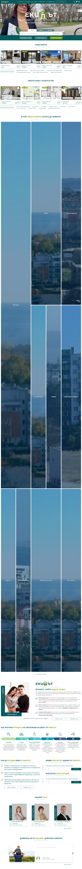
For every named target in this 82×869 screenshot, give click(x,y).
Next (78, 815)
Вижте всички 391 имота (7, 71)
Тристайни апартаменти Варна (23, 72)
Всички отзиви (67, 864)
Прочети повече (11, 787)
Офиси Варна (72, 106)
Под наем (35, 1)
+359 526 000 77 (12, 714)
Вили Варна (44, 106)
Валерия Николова (40, 821)
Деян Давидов (60, 821)
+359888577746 (60, 823)
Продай (50, 30)
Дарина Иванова (16, 821)
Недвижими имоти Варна (22, 70)
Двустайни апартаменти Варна (37, 70)
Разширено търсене (25, 38)
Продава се (28, 1)
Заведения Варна (53, 106)
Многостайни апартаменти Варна (40, 72)
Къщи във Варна (68, 70)
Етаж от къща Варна (21, 108)
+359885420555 (37, 823)
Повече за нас (58, 718)
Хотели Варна (63, 106)
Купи (32, 30)
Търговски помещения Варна (23, 106)
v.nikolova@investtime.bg (39, 825)
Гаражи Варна (35, 106)
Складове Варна (42, 108)
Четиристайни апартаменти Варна (54, 70)
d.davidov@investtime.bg (62, 825)
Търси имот (21, 1)
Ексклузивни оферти (51, 1)
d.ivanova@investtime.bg (17, 825)
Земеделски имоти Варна (54, 108)
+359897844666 (15, 823)
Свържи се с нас (74, 718)
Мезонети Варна (32, 108)
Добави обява (42, 1)
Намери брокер (41, 38)
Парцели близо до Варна (56, 72)
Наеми (41, 30)
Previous (4, 815)
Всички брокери (67, 828)
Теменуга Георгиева (50, 859)
